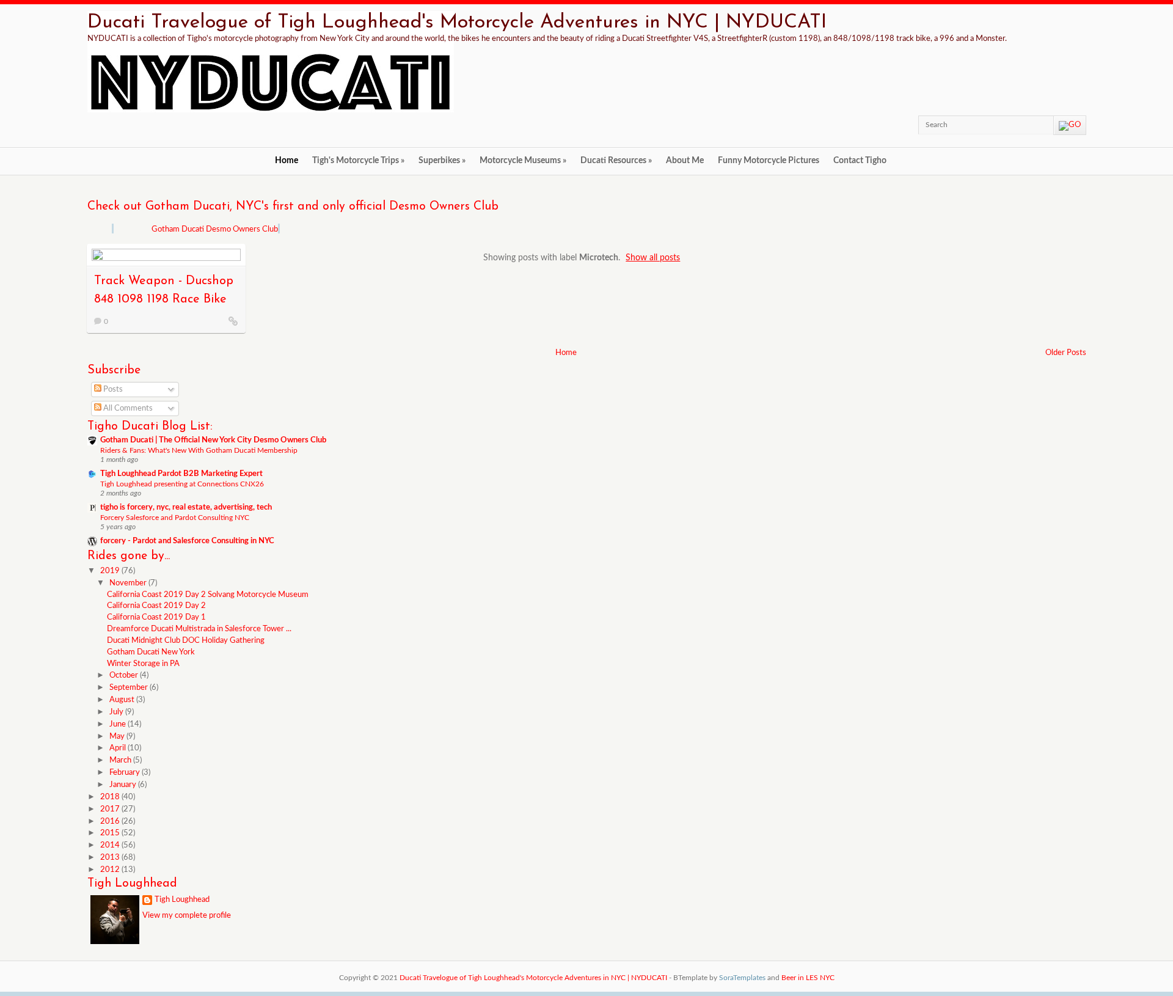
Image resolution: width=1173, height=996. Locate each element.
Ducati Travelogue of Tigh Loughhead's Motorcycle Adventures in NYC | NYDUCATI (457, 22)
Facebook (848, 124)
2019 (111, 571)
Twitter (830, 124)
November (128, 583)
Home (286, 160)
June (118, 724)
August (122, 700)
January (123, 785)
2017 (111, 809)
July (117, 712)
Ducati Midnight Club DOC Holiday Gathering (186, 641)
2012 (111, 870)
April (118, 748)
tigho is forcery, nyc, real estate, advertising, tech (186, 507)
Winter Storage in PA (143, 664)
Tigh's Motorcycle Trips (358, 160)
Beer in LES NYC (808, 977)
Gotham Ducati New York (151, 652)
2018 (111, 797)
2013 (111, 858)
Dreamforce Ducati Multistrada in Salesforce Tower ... (199, 629)
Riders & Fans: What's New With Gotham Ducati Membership (199, 450)
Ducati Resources (616, 160)
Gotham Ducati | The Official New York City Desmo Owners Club (213, 440)
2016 (111, 822)
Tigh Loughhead (182, 900)
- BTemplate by (717, 977)
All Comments (127, 408)
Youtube (883, 124)
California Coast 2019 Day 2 (156, 606)
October (124, 675)
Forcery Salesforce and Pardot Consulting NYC (174, 517)
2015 (111, 833)
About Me (685, 160)
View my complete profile (186, 916)
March (121, 760)
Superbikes (442, 160)
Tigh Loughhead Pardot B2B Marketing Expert (181, 474)
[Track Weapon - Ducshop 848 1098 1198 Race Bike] (233, 321)
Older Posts (1065, 353)
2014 (111, 845)
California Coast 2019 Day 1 (156, 617)
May (117, 737)
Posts (112, 390)
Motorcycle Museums (523, 160)
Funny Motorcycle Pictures (768, 160)
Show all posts (653, 257)
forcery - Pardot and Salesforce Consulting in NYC (187, 541)
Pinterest (865, 124)
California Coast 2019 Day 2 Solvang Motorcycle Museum (208, 595)
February (125, 773)
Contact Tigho (859, 160)
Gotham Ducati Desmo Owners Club (215, 229)
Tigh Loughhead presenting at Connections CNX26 (182, 484)
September (129, 688)
